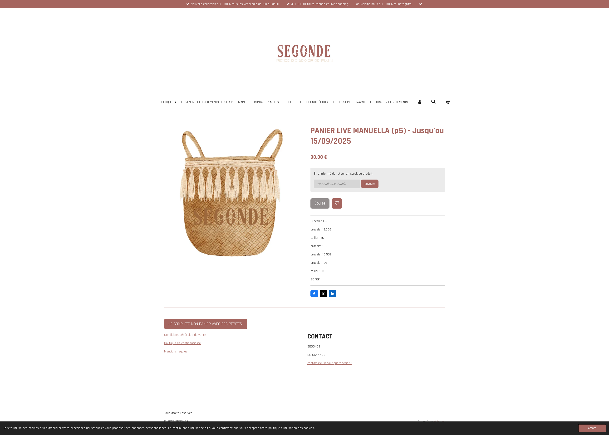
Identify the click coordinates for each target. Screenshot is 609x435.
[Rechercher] (433, 102)
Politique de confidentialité (182, 343)
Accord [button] (592, 428)
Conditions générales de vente (185, 335)
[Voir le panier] (447, 102)
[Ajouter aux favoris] (337, 203)
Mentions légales (175, 351)
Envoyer (369, 184)
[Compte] (420, 102)
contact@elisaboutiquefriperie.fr (329, 363)
